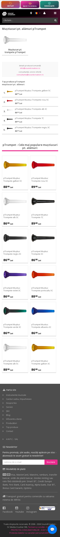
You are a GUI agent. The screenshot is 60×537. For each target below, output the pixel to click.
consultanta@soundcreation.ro (30, 74)
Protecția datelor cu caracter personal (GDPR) (30, 533)
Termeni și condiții (36, 527)
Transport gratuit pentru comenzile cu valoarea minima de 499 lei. (28, 498)
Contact (9, 431)
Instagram (31, 511)
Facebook (8, 511)
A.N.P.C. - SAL (12, 439)
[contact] (31, 13)
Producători (11, 423)
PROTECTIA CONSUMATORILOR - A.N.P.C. (29, 530)
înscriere (51, 462)
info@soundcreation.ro (30, 68)
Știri (8, 411)
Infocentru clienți (14, 419)
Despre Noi (11, 403)
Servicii (9, 407)
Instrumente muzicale (16, 395)
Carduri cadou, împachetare (19, 399)
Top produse (12, 427)
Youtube (19, 511)
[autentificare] (45, 13)
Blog (8, 415)
